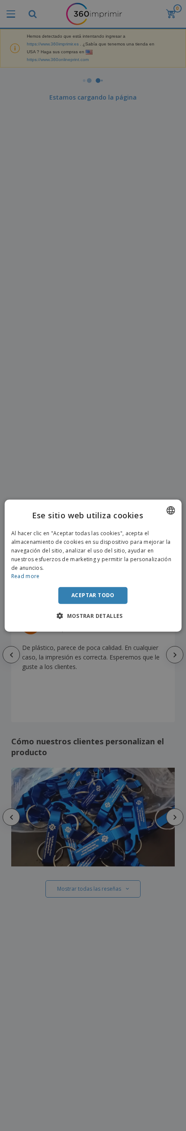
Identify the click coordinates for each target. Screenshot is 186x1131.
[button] (93, 615)
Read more (25, 576)
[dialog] (93, 566)
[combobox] (170, 510)
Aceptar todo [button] (93, 595)
